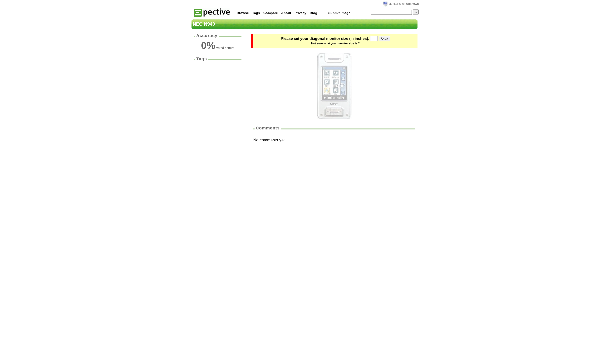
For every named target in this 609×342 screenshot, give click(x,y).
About (286, 13)
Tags (256, 13)
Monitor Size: (403, 3)
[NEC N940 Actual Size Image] (334, 86)
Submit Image (339, 13)
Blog (313, 13)
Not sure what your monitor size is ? (335, 43)
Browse (243, 13)
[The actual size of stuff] (212, 12)
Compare (270, 13)
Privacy (300, 13)
